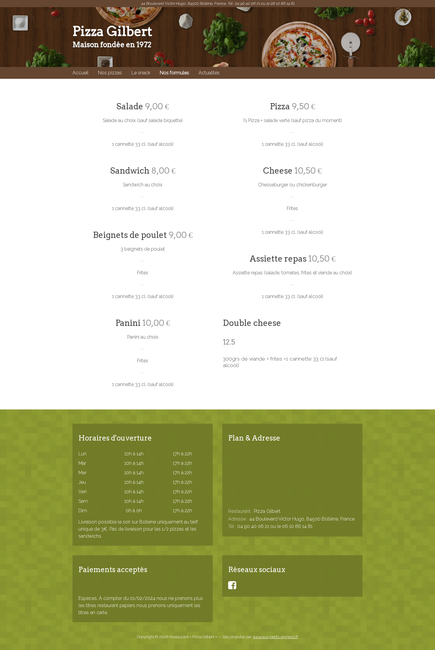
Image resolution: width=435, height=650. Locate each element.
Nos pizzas (110, 73)
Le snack (140, 73)
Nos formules (174, 73)
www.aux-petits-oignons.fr (275, 637)
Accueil (80, 73)
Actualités (209, 73)
